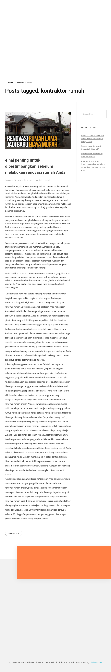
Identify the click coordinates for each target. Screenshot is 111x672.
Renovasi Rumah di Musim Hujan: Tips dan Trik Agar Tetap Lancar (92, 138)
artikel (38, 180)
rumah (47, 180)
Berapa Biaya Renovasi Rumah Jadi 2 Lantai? (91, 147)
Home (10, 82)
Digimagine (96, 663)
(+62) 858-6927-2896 (17, 606)
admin (30, 180)
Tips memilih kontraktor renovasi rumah (91, 155)
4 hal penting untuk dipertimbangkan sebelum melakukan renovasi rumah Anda (35, 166)
